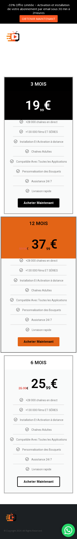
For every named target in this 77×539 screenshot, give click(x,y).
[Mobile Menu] (70, 37)
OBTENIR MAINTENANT (38, 19)
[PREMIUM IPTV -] (14, 37)
